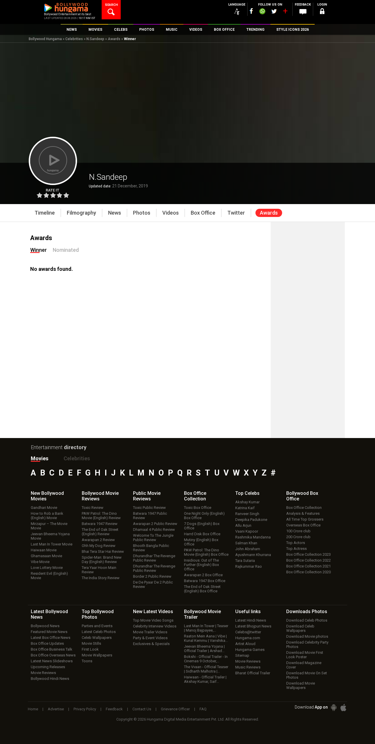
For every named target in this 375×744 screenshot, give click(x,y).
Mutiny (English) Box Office (201, 542)
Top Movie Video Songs (153, 620)
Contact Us (141, 709)
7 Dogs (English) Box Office (201, 525)
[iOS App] (343, 707)
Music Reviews (247, 667)
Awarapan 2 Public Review (155, 523)
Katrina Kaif (245, 508)
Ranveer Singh (247, 514)
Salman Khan (246, 543)
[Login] (322, 12)
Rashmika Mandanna (253, 537)
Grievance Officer (175, 709)
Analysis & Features (303, 513)
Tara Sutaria (245, 560)
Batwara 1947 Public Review (150, 515)
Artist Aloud (245, 644)
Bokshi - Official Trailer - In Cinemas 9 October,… (206, 658)
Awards (114, 39)
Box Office (195, 496)
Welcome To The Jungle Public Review (153, 537)
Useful (248, 611)
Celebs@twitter (248, 632)
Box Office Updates (47, 643)
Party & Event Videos (150, 638)
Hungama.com (247, 638)
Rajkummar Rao (248, 566)
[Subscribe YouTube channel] (285, 12)
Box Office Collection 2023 (308, 554)
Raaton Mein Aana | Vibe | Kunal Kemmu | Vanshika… (206, 638)
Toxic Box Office (197, 507)
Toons (87, 661)
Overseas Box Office (303, 525)
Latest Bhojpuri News (253, 626)
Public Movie (147, 496)
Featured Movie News (49, 632)
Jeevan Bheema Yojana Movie (50, 536)
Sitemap (242, 655)
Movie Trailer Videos (150, 632)
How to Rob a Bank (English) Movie (47, 515)
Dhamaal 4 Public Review (154, 529)
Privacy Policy (85, 709)
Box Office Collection (304, 507)
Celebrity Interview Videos (154, 626)
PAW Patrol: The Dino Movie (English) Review (101, 515)
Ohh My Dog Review (98, 545)
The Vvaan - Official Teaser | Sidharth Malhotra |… (206, 669)
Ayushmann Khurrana (253, 555)
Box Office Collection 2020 (308, 572)
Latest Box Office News (50, 637)
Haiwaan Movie (44, 550)
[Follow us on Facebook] (251, 11)
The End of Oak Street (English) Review (100, 531)
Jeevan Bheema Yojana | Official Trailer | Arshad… (204, 648)
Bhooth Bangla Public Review (151, 547)
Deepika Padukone (251, 519)
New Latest (153, 611)
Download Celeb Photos (306, 620)
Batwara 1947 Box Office (204, 581)
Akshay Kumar (247, 502)
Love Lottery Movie (47, 567)
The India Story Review (101, 578)
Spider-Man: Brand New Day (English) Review (102, 559)
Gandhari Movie (44, 507)
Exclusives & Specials (151, 644)
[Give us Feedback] (302, 12)
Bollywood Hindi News (50, 678)
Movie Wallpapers (97, 655)
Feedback (114, 709)
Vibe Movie (40, 562)
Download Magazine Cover (303, 665)
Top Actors (295, 543)
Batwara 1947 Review (99, 523)
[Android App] (334, 707)
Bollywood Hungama (45, 39)
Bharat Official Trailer (252, 673)
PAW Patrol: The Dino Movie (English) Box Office (206, 552)
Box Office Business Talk (51, 649)
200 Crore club (298, 537)
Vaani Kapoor (246, 531)
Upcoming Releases (48, 667)
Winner (38, 250)
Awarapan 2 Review (98, 540)
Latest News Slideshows (52, 661)
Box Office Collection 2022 (308, 560)
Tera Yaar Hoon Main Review (99, 569)
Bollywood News (45, 626)
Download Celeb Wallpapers (300, 628)
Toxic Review (92, 507)
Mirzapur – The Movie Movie (49, 525)
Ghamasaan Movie (46, 556)
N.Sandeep (95, 39)
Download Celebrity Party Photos (307, 644)
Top (247, 493)
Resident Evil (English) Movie (49, 575)
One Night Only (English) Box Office (204, 515)
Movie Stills (91, 643)
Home (33, 709)
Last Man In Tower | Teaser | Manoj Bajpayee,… (206, 628)
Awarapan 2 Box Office (203, 575)
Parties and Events (97, 626)
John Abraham (247, 549)
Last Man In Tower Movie (51, 544)
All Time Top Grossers (304, 519)
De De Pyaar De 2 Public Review (153, 584)
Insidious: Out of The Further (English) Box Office (201, 564)
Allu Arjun (243, 525)
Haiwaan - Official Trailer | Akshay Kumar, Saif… (205, 679)
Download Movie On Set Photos (306, 675)
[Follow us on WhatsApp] (262, 12)
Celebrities (74, 39)
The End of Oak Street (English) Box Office (202, 588)
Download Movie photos (307, 636)
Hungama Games (250, 649)
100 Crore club (298, 531)
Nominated (66, 250)
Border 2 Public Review (152, 576)
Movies (39, 458)
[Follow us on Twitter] (274, 11)
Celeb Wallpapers (97, 637)
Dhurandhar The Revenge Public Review (154, 558)
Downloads (306, 611)
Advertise (56, 709)
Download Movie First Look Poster (304, 654)
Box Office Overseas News (53, 655)
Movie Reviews (43, 673)
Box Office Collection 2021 (308, 566)
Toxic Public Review (149, 507)
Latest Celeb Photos (99, 632)
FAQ (203, 709)
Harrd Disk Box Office (202, 534)
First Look (90, 649)
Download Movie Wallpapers (300, 685)
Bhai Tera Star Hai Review (103, 551)
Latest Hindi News (250, 620)
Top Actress (296, 548)
